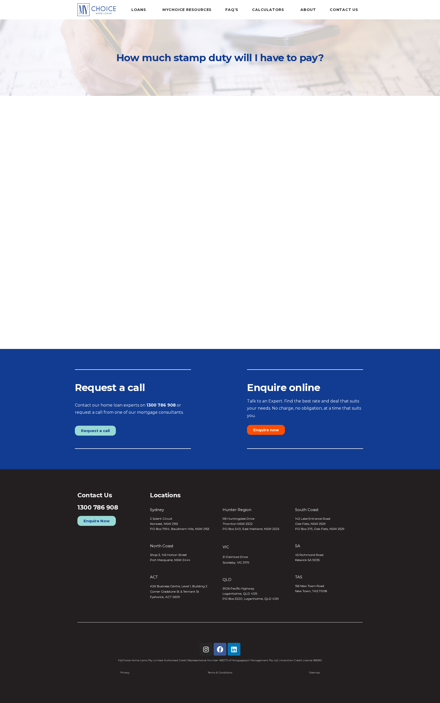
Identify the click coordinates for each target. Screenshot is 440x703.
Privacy (124, 672)
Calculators (268, 9)
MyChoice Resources (187, 9)
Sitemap (314, 672)
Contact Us (344, 9)
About (308, 9)
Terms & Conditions (220, 672)
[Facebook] (220, 649)
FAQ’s (231, 9)
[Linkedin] (234, 649)
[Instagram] (206, 649)
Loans (138, 9)
